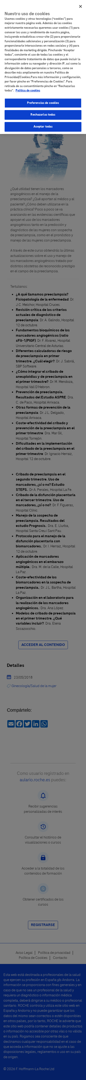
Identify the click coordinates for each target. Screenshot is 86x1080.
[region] (43, 67)
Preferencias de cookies (43, 103)
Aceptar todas (43, 127)
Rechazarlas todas (43, 115)
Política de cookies (28, 90)
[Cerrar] (80, 6)
